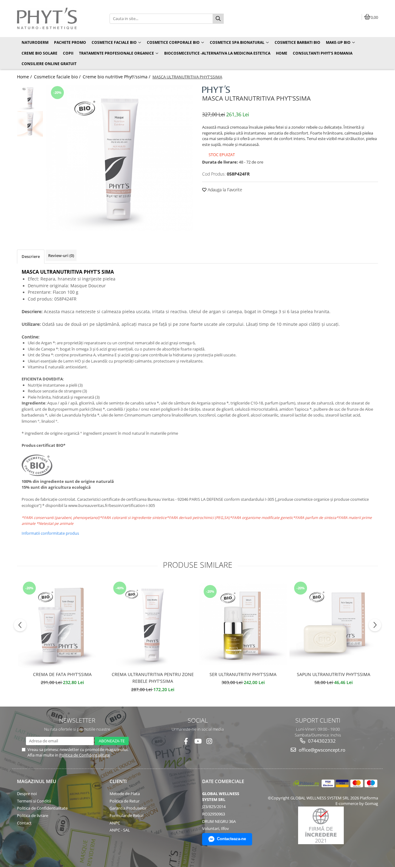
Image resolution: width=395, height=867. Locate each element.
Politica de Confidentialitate (84, 755)
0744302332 (321, 741)
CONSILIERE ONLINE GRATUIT (49, 63)
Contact (24, 823)
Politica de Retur (124, 801)
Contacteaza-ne (231, 838)
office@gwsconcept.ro (321, 750)
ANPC (115, 823)
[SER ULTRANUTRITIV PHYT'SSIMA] (243, 624)
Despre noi (27, 793)
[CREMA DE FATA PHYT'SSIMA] (62, 624)
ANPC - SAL (120, 830)
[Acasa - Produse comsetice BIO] (55, 18)
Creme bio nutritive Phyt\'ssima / (117, 77)
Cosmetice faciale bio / (58, 77)
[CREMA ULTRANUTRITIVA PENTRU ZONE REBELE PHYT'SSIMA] (153, 624)
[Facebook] (186, 741)
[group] (119, 158)
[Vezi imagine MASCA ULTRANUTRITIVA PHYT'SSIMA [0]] (30, 97)
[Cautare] (218, 19)
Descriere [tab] (31, 256)
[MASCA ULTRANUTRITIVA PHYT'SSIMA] (119, 158)
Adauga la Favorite (224, 190)
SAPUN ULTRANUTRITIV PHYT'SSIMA (333, 674)
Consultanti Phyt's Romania (322, 53)
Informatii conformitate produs (50, 533)
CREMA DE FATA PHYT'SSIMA (62, 674)
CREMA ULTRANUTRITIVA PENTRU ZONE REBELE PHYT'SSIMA (153, 677)
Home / (25, 77)
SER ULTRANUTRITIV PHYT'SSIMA (243, 674)
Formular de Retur (126, 815)
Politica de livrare (32, 815)
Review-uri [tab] (61, 255)
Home (281, 53)
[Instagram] (209, 741)
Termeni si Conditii (34, 801)
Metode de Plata (125, 793)
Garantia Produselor (128, 808)
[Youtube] (197, 741)
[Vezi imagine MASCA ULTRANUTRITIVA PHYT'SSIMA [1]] (30, 124)
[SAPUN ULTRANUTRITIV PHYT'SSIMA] (333, 624)
